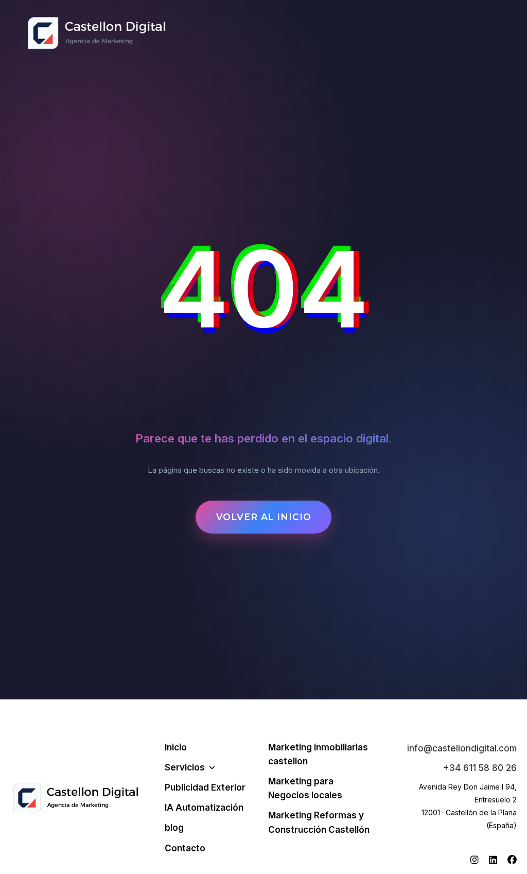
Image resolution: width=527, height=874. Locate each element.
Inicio (176, 747)
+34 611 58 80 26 (480, 768)
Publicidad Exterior (205, 787)
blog (174, 827)
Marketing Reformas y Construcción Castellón (319, 822)
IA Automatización (204, 807)
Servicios (185, 767)
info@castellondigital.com (462, 748)
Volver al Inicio (263, 516)
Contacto (185, 848)
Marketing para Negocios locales (305, 788)
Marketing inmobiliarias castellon (318, 754)
